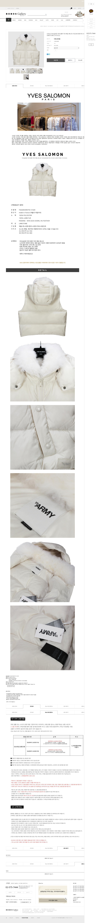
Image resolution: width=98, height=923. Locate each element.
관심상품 (80, 60)
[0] (70, 8)
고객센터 (38, 917)
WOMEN (20, 20)
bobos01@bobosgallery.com (30, 912)
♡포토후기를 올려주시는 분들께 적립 (79, 897)
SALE (62, 20)
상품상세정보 (14, 85)
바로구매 (56, 60)
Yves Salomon (50, 26)
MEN (25, 20)
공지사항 (74, 883)
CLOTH (47, 20)
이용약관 (17, 917)
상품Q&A (83, 85)
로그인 (75, 8)
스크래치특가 (68, 20)
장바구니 (70, 60)
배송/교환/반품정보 (49, 85)
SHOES (52, 20)
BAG (36, 20)
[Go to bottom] (90, 44)
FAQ (91, 25)
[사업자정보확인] (50, 911)
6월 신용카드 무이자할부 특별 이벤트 (79, 890)
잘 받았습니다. (75, 898)
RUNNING (31, 20)
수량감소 (60, 50)
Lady (55, 26)
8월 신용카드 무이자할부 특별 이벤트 (79, 886)
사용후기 (10, 892)
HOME (41, 26)
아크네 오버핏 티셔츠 (77, 902)
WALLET (41, 20)
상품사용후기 (66, 85)
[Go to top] (92, 44)
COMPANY (75, 20)
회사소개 (11, 917)
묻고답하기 (91, 23)
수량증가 (58, 50)
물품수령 (74, 900)
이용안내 (32, 917)
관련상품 (31, 85)
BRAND (45, 26)
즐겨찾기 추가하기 (11, 8)
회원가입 (79, 8)
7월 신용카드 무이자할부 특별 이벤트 (79, 889)
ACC (57, 20)
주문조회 (19, 892)
